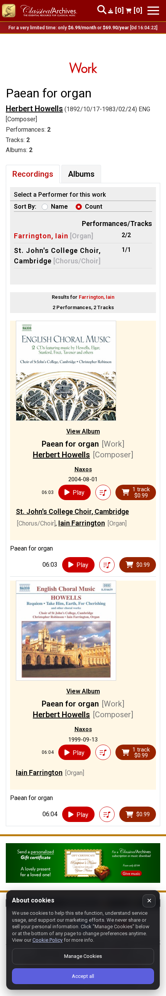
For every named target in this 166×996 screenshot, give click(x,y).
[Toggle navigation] (153, 10)
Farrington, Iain (41, 236)
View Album (83, 431)
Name (59, 206)
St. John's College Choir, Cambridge (72, 511)
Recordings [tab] (32, 174)
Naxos (83, 469)
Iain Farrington (81, 523)
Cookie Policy (47, 940)
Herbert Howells (34, 108)
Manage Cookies (83, 956)
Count (93, 206)
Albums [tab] (81, 174)
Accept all (83, 976)
